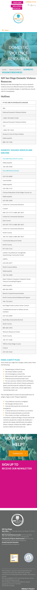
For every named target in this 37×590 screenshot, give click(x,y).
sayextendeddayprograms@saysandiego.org (14, 540)
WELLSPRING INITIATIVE (17, 7)
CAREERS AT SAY (31, 2)
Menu (7, 30)
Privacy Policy (28, 589)
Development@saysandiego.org (10, 544)
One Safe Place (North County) (13, 158)
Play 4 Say (17, 2)
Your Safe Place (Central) (11, 171)
